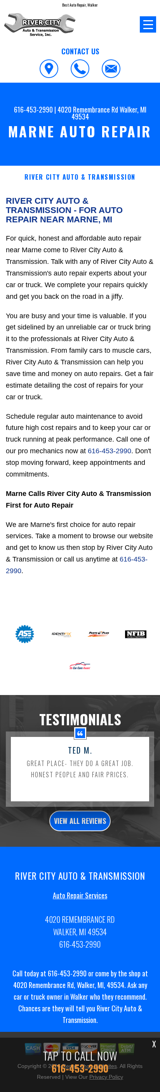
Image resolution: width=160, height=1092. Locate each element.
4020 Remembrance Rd (87, 109)
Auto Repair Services (80, 895)
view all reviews (80, 821)
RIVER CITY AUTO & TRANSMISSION (80, 177)
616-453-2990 (33, 109)
